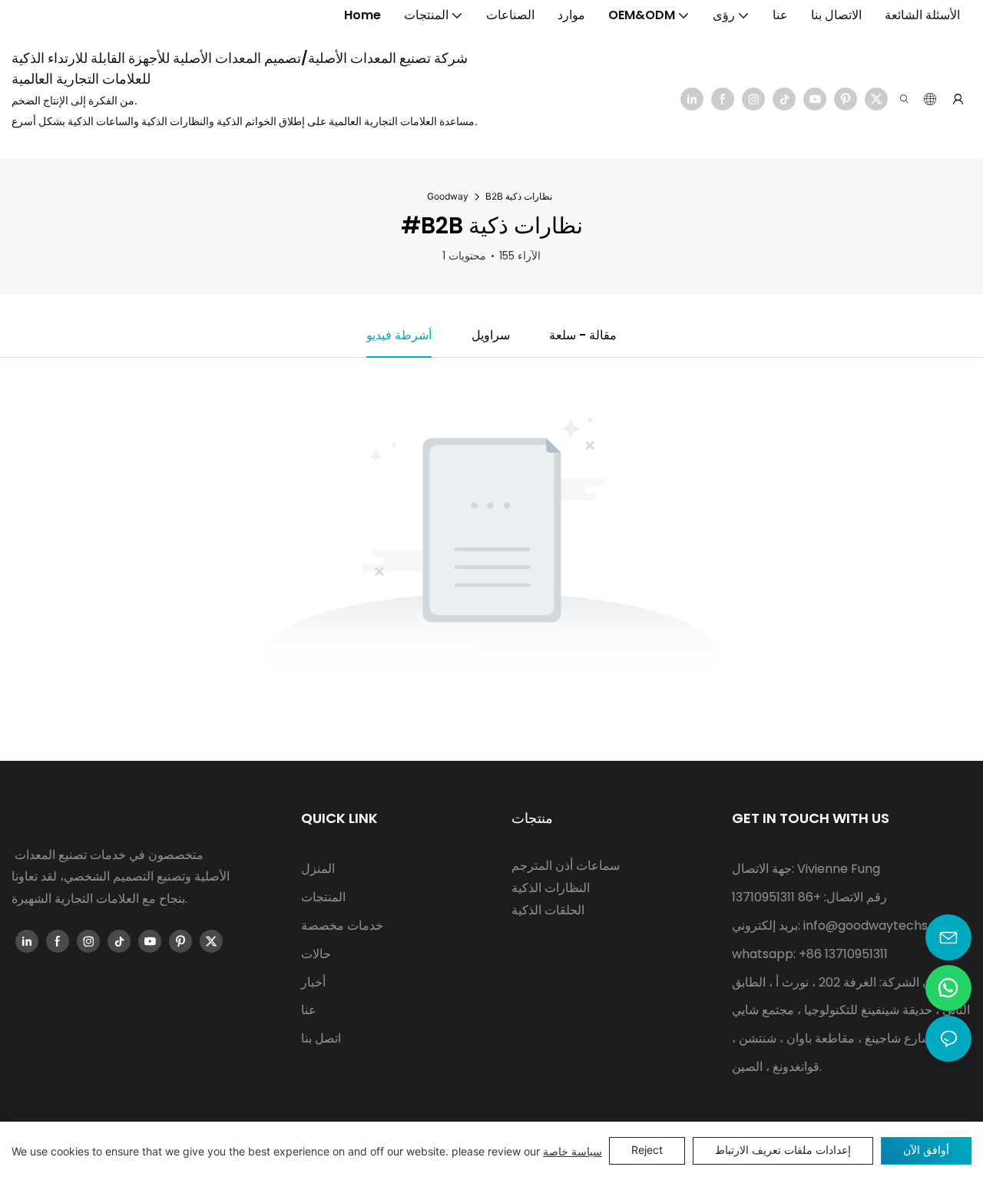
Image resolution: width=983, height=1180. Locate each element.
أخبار (313, 982)
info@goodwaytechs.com (880, 925)
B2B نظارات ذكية (518, 196)
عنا (308, 1010)
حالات (316, 954)
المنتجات (323, 897)
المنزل (318, 869)
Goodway (447, 196)
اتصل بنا (321, 1038)
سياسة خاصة (572, 1151)
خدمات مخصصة (342, 925)
